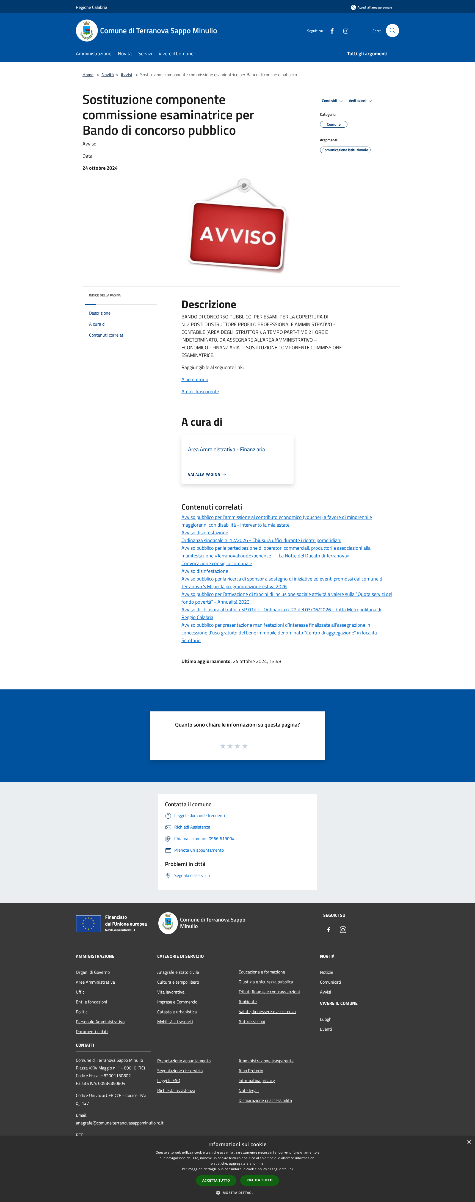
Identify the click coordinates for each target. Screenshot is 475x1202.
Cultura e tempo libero (178, 982)
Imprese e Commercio (177, 1002)
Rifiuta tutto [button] (260, 1180)
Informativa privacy (257, 1080)
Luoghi (326, 1019)
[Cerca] (392, 30)
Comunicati (330, 982)
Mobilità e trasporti (175, 1021)
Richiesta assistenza (176, 1090)
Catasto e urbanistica (177, 1011)
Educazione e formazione (262, 972)
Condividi (330, 101)
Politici (82, 1011)
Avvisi (126, 74)
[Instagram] (343, 30)
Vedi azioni (358, 101)
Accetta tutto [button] (216, 1180)
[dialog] (237, 1169)
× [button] (469, 1142)
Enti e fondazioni (91, 1002)
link (290, 1169)
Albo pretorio (194, 379)
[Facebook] (329, 30)
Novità (107, 74)
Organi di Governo (93, 972)
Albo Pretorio (251, 1070)
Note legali (249, 1090)
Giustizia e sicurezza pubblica (266, 981)
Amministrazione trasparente (266, 1060)
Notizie (326, 972)
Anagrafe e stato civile (178, 972)
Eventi (326, 1029)
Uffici (80, 992)
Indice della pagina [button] (105, 295)
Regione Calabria (91, 7)
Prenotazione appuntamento (184, 1060)
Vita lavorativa (170, 992)
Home (87, 74)
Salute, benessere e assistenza (267, 1011)
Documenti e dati (92, 1031)
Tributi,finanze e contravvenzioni (269, 991)
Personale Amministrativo (100, 1021)
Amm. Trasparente (200, 391)
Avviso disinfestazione (204, 532)
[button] (237, 1192)
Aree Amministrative (95, 982)
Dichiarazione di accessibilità (265, 1100)
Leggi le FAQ (168, 1080)
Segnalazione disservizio (180, 1070)
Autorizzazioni (252, 1021)
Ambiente (248, 1001)
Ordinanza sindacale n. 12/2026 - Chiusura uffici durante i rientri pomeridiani (261, 540)
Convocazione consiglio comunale (216, 563)
